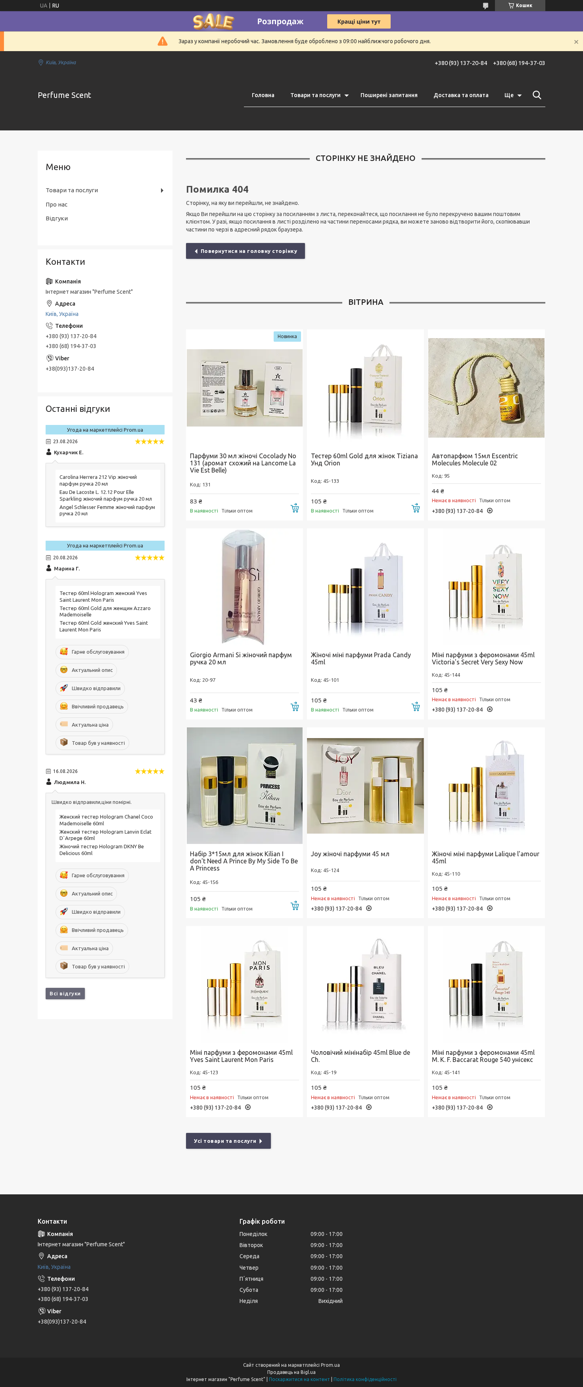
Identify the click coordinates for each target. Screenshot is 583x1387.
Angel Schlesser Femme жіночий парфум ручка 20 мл (107, 510)
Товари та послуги (315, 95)
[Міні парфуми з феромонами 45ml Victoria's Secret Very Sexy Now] (486, 586)
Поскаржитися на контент (299, 1379)
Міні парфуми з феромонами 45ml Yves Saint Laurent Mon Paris (241, 1056)
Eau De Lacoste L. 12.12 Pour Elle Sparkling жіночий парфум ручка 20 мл (105, 495)
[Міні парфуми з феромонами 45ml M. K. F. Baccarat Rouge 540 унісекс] (486, 984)
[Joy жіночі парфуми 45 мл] (365, 785)
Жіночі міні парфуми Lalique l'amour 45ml (485, 857)
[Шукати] (535, 95)
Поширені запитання (389, 95)
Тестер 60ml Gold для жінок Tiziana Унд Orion (364, 459)
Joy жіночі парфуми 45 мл (350, 853)
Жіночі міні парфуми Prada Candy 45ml (361, 658)
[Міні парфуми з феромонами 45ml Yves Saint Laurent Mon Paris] (244, 984)
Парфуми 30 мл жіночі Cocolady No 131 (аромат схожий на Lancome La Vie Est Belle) (243, 463)
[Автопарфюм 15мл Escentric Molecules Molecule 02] (486, 387)
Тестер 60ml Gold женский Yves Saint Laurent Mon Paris (103, 626)
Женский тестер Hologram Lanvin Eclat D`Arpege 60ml (105, 835)
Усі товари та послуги (225, 1141)
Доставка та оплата (461, 95)
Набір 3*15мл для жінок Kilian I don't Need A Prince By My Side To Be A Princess (244, 861)
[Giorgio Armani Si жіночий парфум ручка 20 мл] (244, 586)
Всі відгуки (65, 993)
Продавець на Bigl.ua (291, 1372)
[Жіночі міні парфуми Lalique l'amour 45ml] (486, 785)
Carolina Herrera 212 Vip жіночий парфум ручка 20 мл (98, 480)
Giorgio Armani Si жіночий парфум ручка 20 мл (241, 658)
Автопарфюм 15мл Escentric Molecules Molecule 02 (475, 459)
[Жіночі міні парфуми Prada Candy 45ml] (365, 586)
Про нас (56, 204)
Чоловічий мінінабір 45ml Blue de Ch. (360, 1056)
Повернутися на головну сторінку (249, 251)
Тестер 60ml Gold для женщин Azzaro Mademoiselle (105, 611)
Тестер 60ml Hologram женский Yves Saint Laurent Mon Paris (103, 596)
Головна (263, 95)
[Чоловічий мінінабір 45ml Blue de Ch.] (365, 984)
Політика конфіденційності (365, 1379)
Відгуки (57, 218)
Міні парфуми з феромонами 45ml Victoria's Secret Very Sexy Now (483, 658)
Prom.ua (330, 1365)
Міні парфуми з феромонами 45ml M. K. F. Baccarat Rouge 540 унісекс (483, 1056)
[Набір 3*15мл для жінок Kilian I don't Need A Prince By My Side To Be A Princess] (244, 785)
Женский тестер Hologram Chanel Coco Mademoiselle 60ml (106, 820)
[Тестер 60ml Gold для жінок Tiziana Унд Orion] (365, 387)
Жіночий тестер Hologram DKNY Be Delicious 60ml (101, 850)
